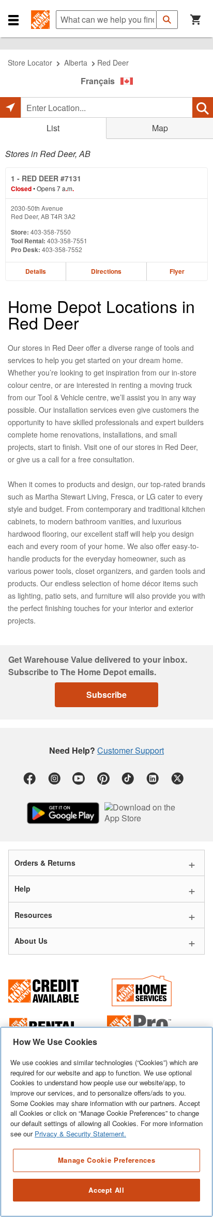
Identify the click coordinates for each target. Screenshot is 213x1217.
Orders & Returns (44, 862)
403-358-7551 (67, 240)
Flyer (177, 271)
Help (22, 888)
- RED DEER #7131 (46, 178)
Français (98, 81)
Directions (106, 271)
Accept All (106, 1190)
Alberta (75, 62)
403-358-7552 (62, 249)
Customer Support (130, 750)
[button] (13, 19)
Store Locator (30, 62)
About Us (31, 940)
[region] (106, 1121)
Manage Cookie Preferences (106, 1160)
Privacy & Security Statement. (80, 1133)
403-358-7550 (51, 231)
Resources (33, 915)
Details (35, 271)
